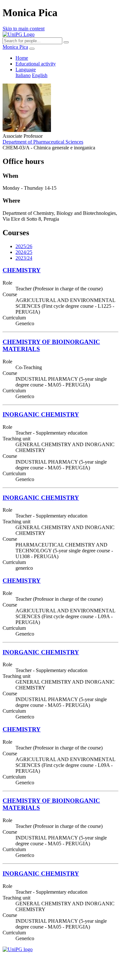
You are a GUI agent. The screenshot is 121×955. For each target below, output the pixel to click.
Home (21, 58)
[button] (25, 69)
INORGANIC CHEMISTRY (41, 414)
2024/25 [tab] (23, 252)
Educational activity (35, 63)
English (39, 75)
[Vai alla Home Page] (18, 949)
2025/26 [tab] (23, 246)
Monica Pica (15, 47)
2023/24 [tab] (23, 258)
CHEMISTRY (22, 270)
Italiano (23, 75)
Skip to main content (24, 28)
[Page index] (32, 49)
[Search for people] (66, 42)
